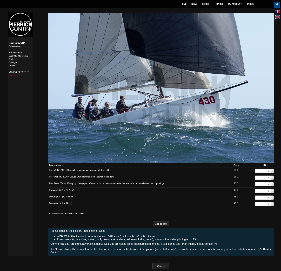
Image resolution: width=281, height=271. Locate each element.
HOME (184, 4)
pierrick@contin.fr (15, 75)
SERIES (207, 5)
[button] (161, 223)
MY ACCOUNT (235, 4)
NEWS (194, 4)
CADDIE (250, 4)
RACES (219, 4)
